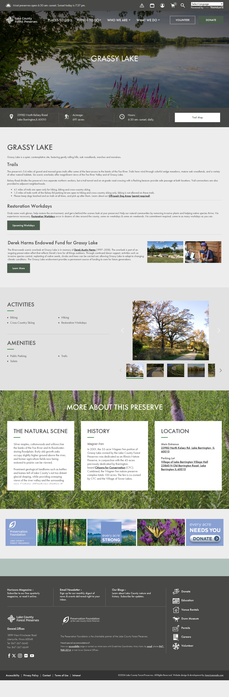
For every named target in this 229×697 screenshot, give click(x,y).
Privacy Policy (31, 675)
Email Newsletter (70, 590)
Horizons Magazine (19, 590)
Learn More (18, 268)
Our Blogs (118, 590)
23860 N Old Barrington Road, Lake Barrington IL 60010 (183, 467)
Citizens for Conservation (110, 467)
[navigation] (102, 20)
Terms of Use (61, 675)
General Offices (15, 628)
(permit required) (141, 195)
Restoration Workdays (43, 216)
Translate (216, 7)
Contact (47, 675)
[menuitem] (58, 20)
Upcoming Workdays (23, 225)
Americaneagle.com (214, 675)
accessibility (74, 646)
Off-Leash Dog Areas (120, 195)
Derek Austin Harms (85, 249)
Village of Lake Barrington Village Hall (184, 462)
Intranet (76, 675)
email (149, 646)
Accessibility (12, 675)
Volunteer (183, 20)
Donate (211, 20)
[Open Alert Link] (142, 5)
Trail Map (197, 117)
